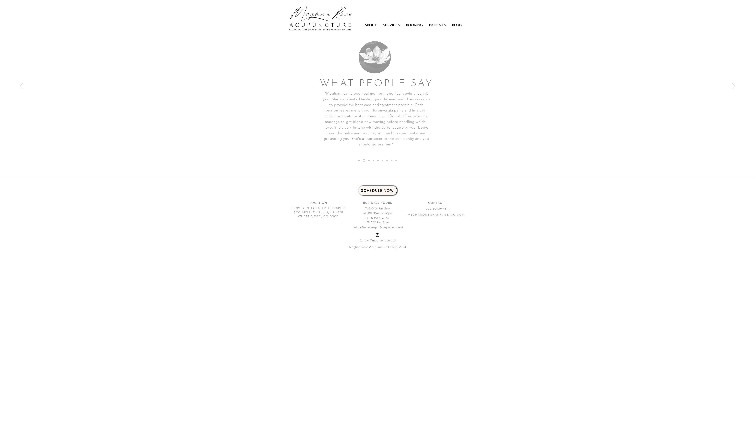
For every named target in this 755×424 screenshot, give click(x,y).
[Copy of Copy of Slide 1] (373, 160)
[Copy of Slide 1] (387, 160)
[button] (371, 25)
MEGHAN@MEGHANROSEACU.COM (436, 214)
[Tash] (378, 160)
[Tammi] (382, 160)
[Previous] (21, 86)
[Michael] (364, 160)
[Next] (733, 86)
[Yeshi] (359, 160)
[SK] (369, 160)
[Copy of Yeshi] (396, 160)
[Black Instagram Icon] (377, 235)
